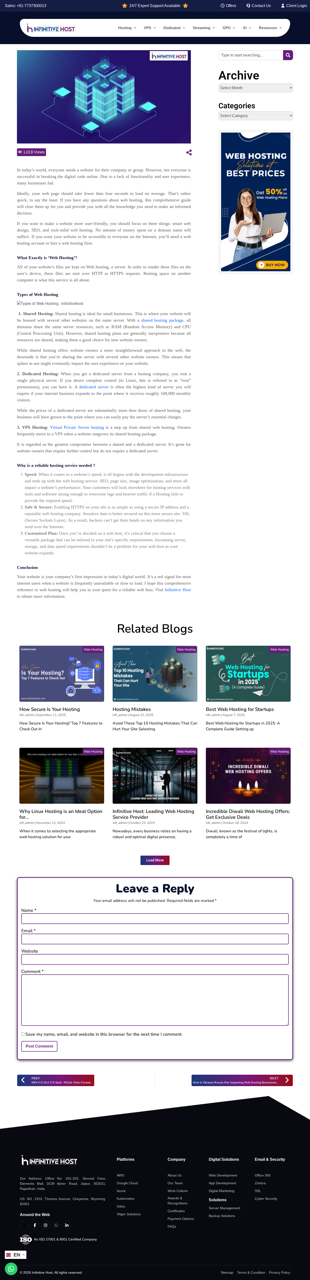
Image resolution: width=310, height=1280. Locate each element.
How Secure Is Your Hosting (49, 709)
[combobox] (250, 55)
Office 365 (263, 1175)
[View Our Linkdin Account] (66, 1225)
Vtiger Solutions (129, 1214)
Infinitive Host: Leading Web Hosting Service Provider (153, 814)
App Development (222, 1183)
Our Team (175, 1183)
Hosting (125, 28)
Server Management (224, 1208)
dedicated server (93, 386)
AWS (120, 1175)
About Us (175, 1175)
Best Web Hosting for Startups (240, 709)
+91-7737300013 (31, 6)
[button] (155, 860)
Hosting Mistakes (132, 709)
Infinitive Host (178, 589)
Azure (121, 1191)
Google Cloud (127, 1183)
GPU (227, 28)
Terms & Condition (251, 1272)
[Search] (288, 55)
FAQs (172, 1226)
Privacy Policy (279, 1272)
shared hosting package (162, 320)
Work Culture (178, 1191)
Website (29, 951)
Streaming (201, 28)
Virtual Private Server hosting (77, 427)
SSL (258, 1191)
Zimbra (260, 1183)
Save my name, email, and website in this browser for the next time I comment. (103, 1034)
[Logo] (63, 1160)
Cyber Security (266, 1198)
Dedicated (171, 28)
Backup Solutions (222, 1216)
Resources (268, 28)
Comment (32, 971)
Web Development (223, 1175)
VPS (147, 28)
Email (28, 931)
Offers (230, 6)
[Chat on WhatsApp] (11, 1269)
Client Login (296, 6)
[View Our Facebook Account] (35, 1225)
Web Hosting (93, 649)
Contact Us (261, 6)
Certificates (176, 1211)
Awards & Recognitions (177, 1200)
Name (28, 910)
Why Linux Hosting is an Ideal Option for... (60, 814)
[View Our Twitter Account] (24, 1225)
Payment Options (181, 1219)
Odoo (121, 1206)
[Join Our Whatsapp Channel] (56, 1225)
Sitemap (227, 1272)
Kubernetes (125, 1198)
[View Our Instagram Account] (45, 1225)
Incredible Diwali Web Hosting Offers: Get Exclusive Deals (248, 814)
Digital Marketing (221, 1191)
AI (245, 28)
